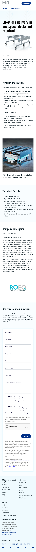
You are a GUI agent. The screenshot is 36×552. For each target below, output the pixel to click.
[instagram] (18, 547)
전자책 (21, 490)
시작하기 (4, 484)
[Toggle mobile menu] (32, 3)
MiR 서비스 (22, 493)
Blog (20, 485)
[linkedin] (3, 547)
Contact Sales (26, 3)
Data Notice (5, 512)
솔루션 (4, 492)
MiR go (5, 8)
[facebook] (10, 547)
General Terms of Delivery (9, 515)
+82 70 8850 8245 (6, 534)
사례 (3, 495)
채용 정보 (5, 507)
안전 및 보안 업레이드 (25, 495)
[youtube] (33, 547)
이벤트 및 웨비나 (24, 482)
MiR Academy (23, 498)
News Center (23, 488)
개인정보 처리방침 (17, 544)
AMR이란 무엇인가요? (8, 487)
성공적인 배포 (6, 490)
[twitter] (25, 547)
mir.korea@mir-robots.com (9, 532)
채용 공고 (5, 510)
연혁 (3, 505)
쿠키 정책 (27, 544)
